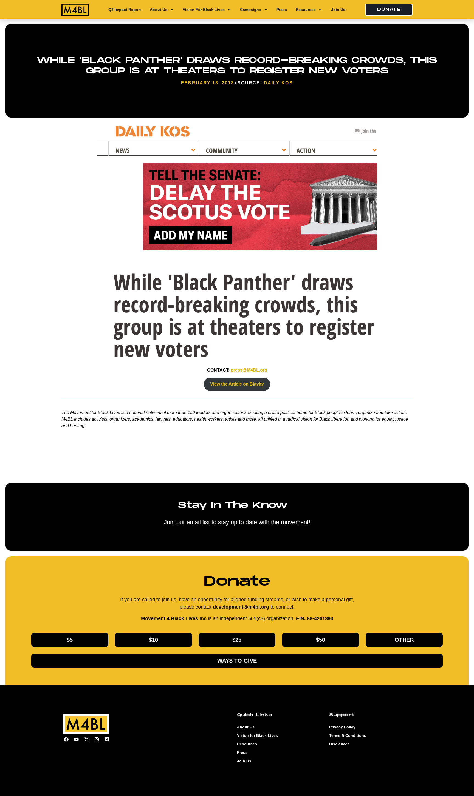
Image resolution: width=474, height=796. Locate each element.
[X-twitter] (86, 739)
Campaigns (250, 9)
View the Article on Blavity (237, 384)
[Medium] (106, 739)
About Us (158, 9)
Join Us (338, 9)
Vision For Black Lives (204, 9)
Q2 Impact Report (124, 9)
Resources (306, 9)
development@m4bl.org (241, 607)
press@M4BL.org (249, 370)
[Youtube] (76, 739)
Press (281, 9)
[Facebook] (66, 739)
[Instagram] (96, 739)
